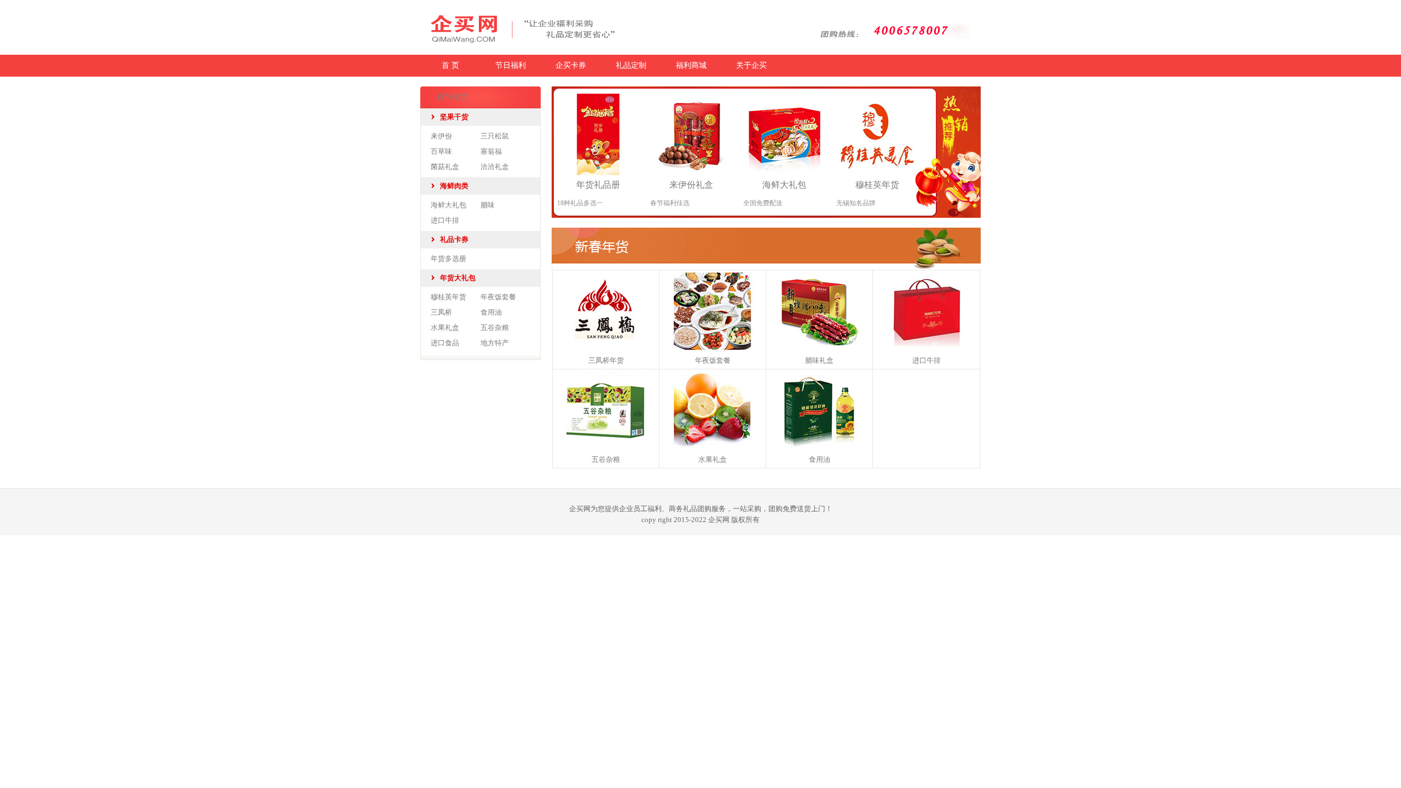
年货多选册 (448, 258)
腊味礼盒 (819, 360)
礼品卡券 (454, 239)
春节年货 (452, 97)
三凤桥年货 (606, 360)
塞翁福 (491, 151)
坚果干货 (454, 117)
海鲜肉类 (454, 186)
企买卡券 (570, 65)
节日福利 (510, 65)
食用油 (491, 312)
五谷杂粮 (494, 327)
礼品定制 (631, 65)
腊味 (487, 205)
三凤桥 (441, 312)
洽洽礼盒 (494, 167)
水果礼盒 (445, 327)
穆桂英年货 (448, 297)
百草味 (441, 151)
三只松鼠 (494, 136)
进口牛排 (445, 220)
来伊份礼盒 (691, 184)
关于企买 (751, 65)
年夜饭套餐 (498, 297)
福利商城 (691, 65)
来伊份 (441, 136)
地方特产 (494, 343)
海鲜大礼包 (448, 205)
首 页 (450, 65)
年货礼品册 (598, 184)
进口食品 (445, 343)
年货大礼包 (458, 278)
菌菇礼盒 (445, 167)
